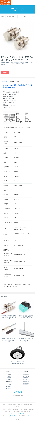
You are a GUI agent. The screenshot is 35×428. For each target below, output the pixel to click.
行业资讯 (8, 386)
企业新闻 (8, 384)
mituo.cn (29, 416)
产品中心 (26, 372)
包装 (18, 81)
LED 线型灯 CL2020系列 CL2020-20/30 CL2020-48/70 (26, 340)
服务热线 (17, 392)
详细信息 (4, 81)
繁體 (17, 419)
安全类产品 (26, 379)
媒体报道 (8, 389)
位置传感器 (10, 16)
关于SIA (8, 372)
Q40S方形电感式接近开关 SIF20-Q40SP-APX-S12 (26, 316)
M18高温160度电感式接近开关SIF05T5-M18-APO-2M (8, 317)
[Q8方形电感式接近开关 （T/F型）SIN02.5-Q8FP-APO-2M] (8, 329)
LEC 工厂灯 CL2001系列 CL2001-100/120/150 (17, 362)
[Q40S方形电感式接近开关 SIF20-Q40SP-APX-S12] (26, 306)
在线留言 (8, 377)
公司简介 (8, 375)
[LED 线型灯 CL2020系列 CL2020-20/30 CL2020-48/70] (26, 329)
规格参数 (12, 81)
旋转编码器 (26, 381)
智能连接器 (26, 384)
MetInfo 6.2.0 (14, 416)
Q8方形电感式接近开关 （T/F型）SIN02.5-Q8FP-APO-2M (9, 340)
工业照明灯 (22, 16)
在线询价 (5, 73)
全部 (2, 16)
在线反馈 (8, 379)
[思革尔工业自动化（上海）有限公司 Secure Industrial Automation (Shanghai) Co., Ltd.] (5, 2)
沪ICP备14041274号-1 (17, 413)
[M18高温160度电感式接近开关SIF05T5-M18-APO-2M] (8, 306)
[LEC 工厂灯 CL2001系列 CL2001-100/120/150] (17, 352)
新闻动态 (9, 381)
